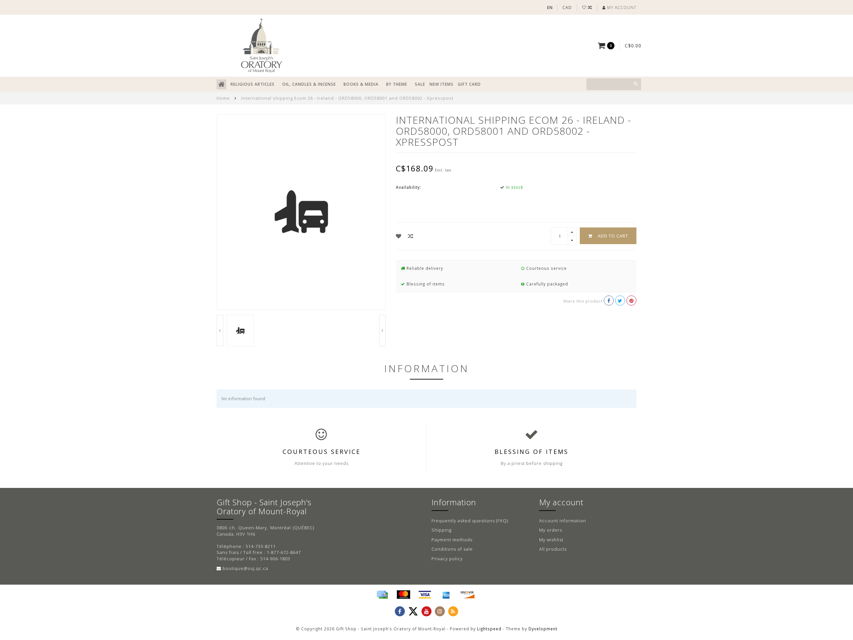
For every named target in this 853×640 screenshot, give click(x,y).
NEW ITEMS (441, 84)
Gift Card (469, 84)
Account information (562, 521)
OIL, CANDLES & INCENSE (309, 84)
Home (223, 98)
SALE (420, 84)
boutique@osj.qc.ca (245, 568)
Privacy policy (447, 559)
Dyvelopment (542, 628)
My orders (550, 530)
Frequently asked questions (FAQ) (469, 521)
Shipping (441, 530)
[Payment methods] (382, 595)
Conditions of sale (452, 549)
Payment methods (451, 540)
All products (553, 549)
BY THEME (396, 84)
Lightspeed (489, 628)
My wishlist (551, 540)
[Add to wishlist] (399, 236)
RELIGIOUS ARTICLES (253, 84)
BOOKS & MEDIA (361, 84)
